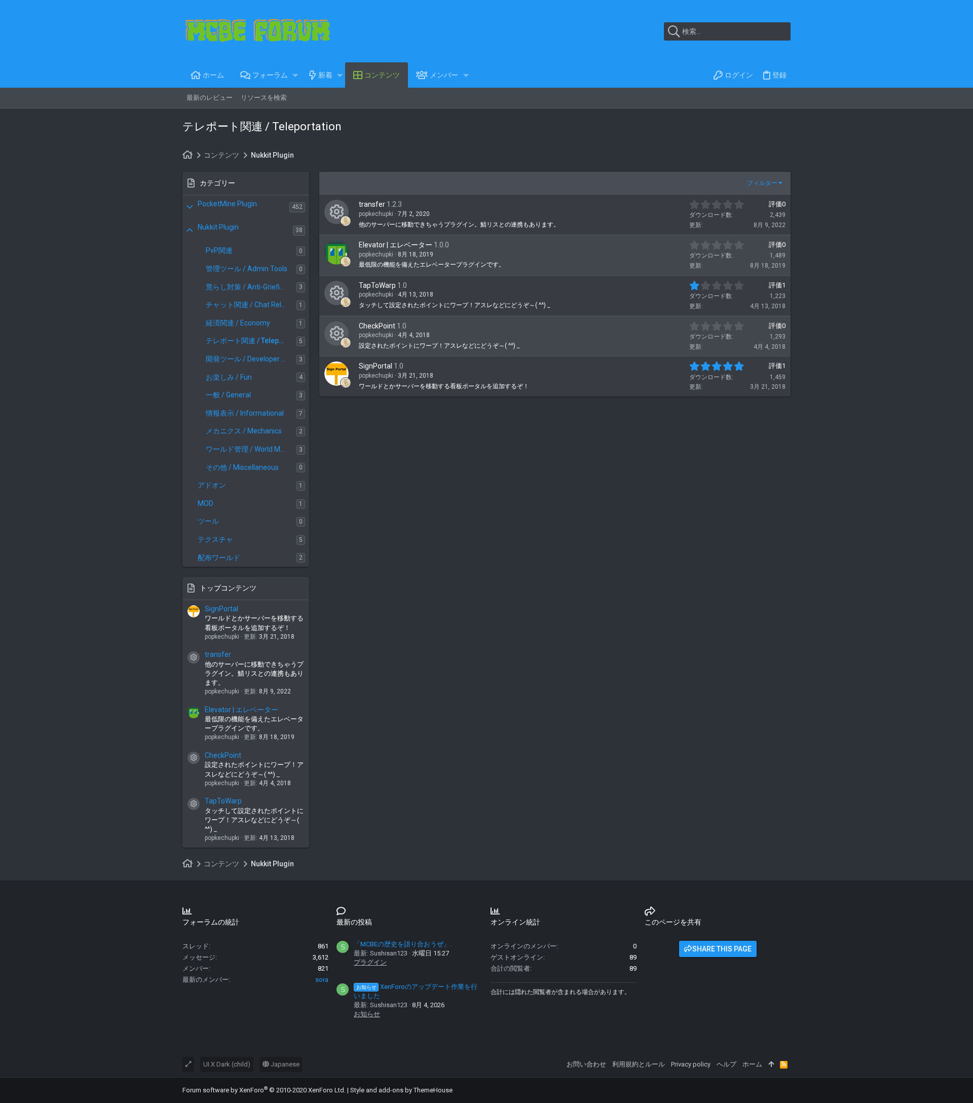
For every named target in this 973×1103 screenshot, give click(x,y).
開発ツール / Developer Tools (251, 359)
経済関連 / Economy (238, 323)
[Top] (771, 1064)
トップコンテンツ (228, 588)
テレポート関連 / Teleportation (251, 341)
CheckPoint (223, 755)
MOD (205, 503)
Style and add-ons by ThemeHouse (401, 1090)
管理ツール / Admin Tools (246, 269)
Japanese (284, 1064)
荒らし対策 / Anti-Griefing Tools (251, 287)
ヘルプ (726, 1064)
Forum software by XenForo (264, 1090)
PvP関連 (219, 250)
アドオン (212, 485)
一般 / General (228, 395)
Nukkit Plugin (218, 227)
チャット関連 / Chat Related (251, 305)
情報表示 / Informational (245, 413)
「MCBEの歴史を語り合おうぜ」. (403, 944)
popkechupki (376, 213)
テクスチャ (215, 539)
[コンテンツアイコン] (194, 657)
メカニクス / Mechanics (244, 431)
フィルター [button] (762, 183)
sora (321, 979)
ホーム (752, 1064)
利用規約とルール (638, 1064)
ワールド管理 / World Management (251, 449)
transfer (218, 654)
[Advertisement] (544, 486)
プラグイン (370, 962)
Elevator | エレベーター (241, 710)
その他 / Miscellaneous (242, 467)
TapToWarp (223, 801)
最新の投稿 (354, 922)
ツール (208, 521)
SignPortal (221, 609)
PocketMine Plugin (227, 204)
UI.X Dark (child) (226, 1064)
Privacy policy (690, 1064)
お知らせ (367, 1014)
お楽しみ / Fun (229, 377)
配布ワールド (219, 558)
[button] (295, 75)
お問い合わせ (586, 1064)
